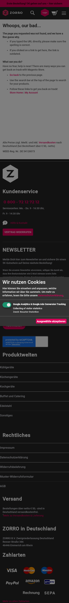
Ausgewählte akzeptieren (51, 321)
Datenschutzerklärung (50, 295)
